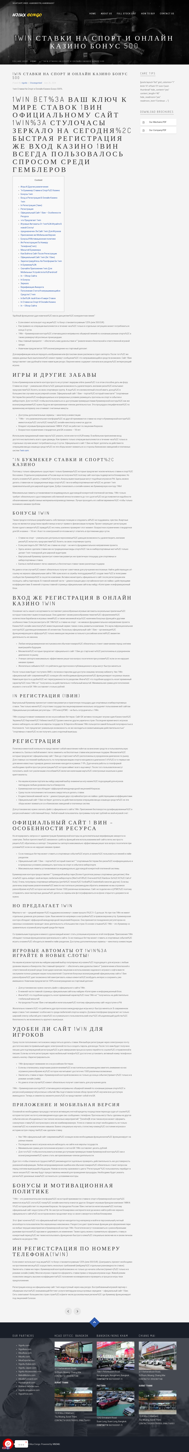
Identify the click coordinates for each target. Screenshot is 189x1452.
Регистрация (27, 209)
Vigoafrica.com (25, 1394)
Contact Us (167, 13)
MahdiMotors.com (26, 1375)
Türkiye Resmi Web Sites (77, 1311)
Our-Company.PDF (157, 130)
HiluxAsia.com (25, 1353)
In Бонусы (25, 280)
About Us (106, 13)
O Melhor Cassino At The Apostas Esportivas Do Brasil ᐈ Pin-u (68, 1311)
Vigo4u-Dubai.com (27, 1364)
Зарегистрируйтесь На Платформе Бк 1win (41, 261)
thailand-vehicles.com (28, 1386)
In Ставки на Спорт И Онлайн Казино (38, 302)
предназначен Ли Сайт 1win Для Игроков (41, 231)
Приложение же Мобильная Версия (38, 235)
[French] (8, 1448)
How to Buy (148, 13)
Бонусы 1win (27, 194)
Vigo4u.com (24, 1345)
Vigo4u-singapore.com (29, 1390)
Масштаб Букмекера (31, 250)
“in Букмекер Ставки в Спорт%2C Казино (40, 190)
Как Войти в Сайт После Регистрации (39, 253)
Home (92, 13)
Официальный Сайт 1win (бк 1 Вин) (38, 257)
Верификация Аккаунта (32, 287)
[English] (4, 1448)
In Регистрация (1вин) (31, 205)
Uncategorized (36, 83)
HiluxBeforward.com (28, 1379)
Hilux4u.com (24, 1356)
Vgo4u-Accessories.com (29, 1371)
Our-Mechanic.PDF (157, 122)
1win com (24, 450)
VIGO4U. (56, 1444)
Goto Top (94, 1322)
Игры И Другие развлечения (34, 187)
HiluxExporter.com (26, 1360)
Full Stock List (126, 13)
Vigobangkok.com (26, 1382)
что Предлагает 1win (31, 220)
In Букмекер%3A (28, 265)
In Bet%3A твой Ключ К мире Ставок (38, 298)
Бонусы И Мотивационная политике (38, 239)
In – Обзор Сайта (29, 276)
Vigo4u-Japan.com (27, 1368)
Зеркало (25, 283)
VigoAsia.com (24, 1349)
